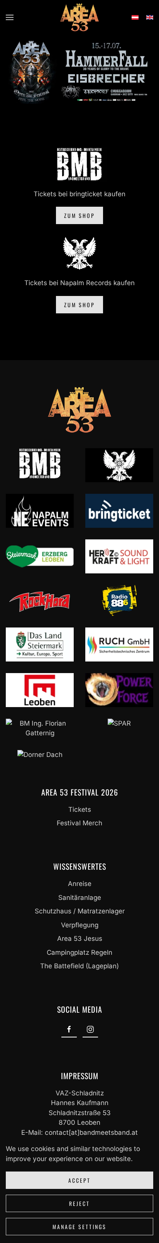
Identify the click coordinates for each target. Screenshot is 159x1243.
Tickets (79, 809)
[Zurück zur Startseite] (79, 17)
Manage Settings (79, 1227)
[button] (10, 17)
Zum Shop (79, 215)
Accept (79, 1180)
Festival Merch (79, 823)
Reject (79, 1203)
